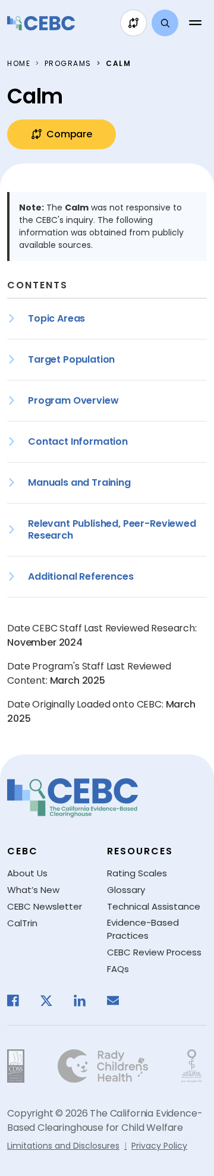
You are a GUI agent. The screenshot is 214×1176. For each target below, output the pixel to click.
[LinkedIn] (85, 1000)
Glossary (126, 889)
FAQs (118, 969)
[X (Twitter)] (52, 1000)
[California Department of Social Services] (15, 1066)
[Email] (119, 1000)
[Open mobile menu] (195, 23)
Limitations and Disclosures (63, 1146)
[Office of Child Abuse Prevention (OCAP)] (191, 1066)
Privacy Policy (159, 1146)
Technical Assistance (153, 906)
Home (18, 63)
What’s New (33, 889)
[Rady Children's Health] (103, 1066)
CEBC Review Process (154, 952)
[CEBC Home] (41, 23)
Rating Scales (137, 873)
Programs (68, 63)
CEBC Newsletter (44, 906)
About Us (27, 873)
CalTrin (22, 923)
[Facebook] (19, 1000)
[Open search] (165, 23)
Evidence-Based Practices (143, 929)
